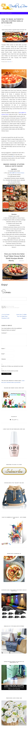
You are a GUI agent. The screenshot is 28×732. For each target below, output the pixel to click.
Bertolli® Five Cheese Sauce (17, 172)
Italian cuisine (9, 307)
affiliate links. (9, 61)
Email (3, 353)
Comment (4, 333)
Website (3, 359)
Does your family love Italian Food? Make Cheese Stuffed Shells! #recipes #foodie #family (14, 257)
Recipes (12, 306)
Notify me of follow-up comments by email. (12, 366)
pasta (18, 307)
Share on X (21, 260)
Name (3, 348)
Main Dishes (8, 306)
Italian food (14, 307)
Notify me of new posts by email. (9, 370)
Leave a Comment (7, 25)
